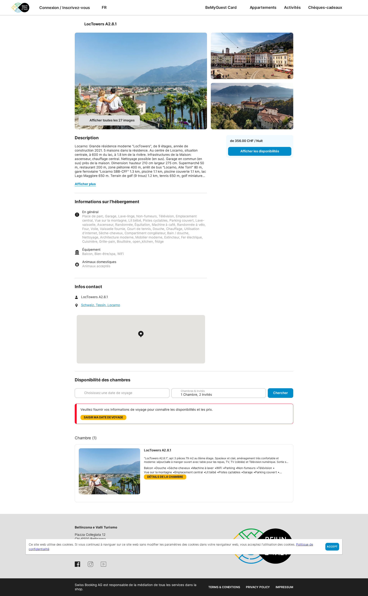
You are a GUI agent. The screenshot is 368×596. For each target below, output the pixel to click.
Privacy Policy (258, 587)
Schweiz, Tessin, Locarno (100, 305)
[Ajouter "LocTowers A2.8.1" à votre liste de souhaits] (289, 24)
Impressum (284, 587)
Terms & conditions (224, 587)
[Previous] (78, 24)
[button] (106, 490)
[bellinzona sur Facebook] (77, 564)
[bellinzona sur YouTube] (103, 564)
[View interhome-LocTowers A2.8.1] (141, 81)
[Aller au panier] (351, 7)
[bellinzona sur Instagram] (90, 564)
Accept (332, 546)
